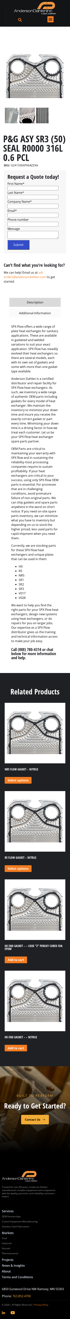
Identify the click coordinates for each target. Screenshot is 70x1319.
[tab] (35, 302)
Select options (18, 780)
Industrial (7, 1243)
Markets (8, 1233)
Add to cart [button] (16, 960)
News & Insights (13, 1265)
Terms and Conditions (17, 1277)
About (6, 1271)
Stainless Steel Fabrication (15, 1226)
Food (4, 1238)
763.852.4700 (22, 1296)
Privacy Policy (41, 1304)
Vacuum (6, 1248)
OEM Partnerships (11, 1216)
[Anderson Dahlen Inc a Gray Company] (35, 8)
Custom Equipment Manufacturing (20, 1221)
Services (8, 1211)
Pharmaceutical (10, 1253)
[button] (50, 19)
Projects (7, 1260)
